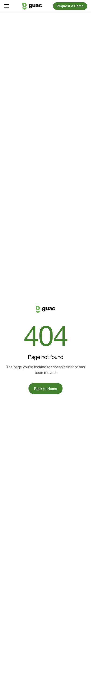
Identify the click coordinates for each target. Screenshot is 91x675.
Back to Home (45, 388)
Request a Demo (70, 6)
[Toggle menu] (6, 6)
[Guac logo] (32, 6)
